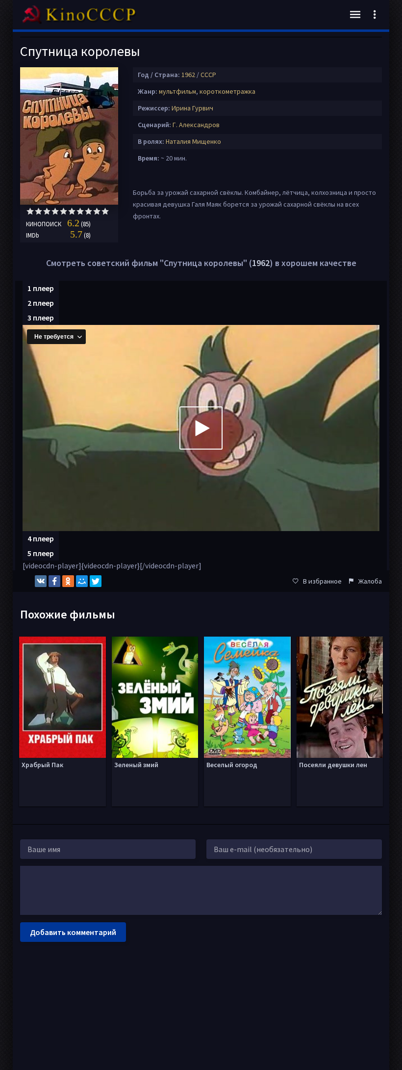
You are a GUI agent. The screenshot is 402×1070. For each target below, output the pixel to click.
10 (105, 211)
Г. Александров (196, 124)
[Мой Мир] (82, 581)
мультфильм (177, 91)
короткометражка (227, 91)
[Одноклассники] (68, 581)
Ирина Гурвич (192, 108)
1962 (188, 74)
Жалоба (370, 581)
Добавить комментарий (73, 932)
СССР (208, 74)
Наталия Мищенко (193, 141)
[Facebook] (54, 581)
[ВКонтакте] (41, 581)
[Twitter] (95, 581)
